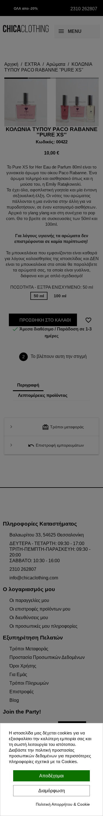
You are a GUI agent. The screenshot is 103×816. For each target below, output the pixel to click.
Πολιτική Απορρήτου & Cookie (63, 804)
